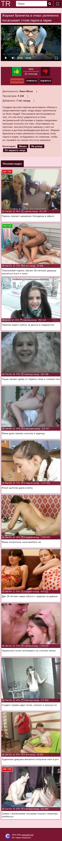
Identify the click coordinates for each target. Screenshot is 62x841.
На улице (37, 146)
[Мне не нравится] (45, 71)
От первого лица (15, 150)
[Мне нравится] (16, 71)
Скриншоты (31, 81)
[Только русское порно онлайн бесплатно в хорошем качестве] (5, 3)
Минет (23, 146)
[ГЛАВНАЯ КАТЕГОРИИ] (57, 4)
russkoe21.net (27, 835)
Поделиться (45, 81)
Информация (17, 81)
